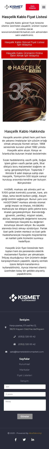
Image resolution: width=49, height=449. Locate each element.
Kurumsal (24, 364)
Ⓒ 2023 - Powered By (18, 433)
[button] (43, 7)
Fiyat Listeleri (24, 375)
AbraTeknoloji (35, 433)
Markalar (24, 369)
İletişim (24, 381)
